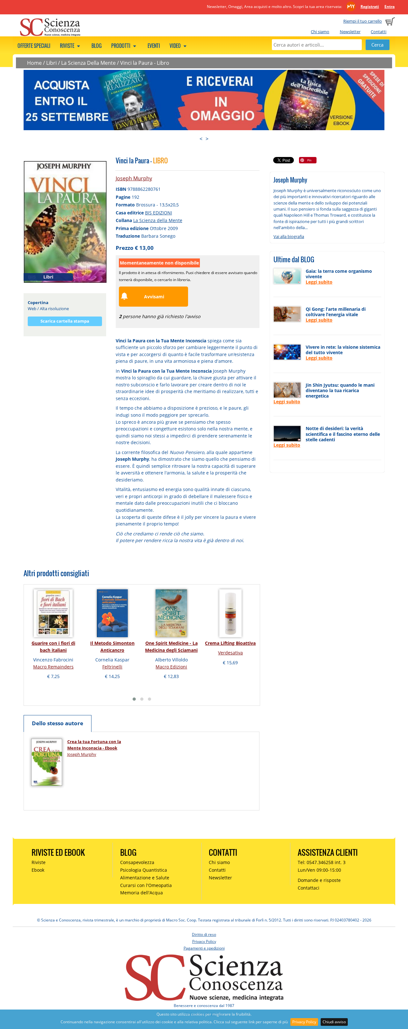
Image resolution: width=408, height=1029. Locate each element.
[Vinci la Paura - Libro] (65, 221)
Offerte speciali (34, 45)
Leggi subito (319, 282)
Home (34, 62)
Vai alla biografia (288, 236)
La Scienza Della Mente (88, 62)
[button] (134, 699)
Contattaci (308, 888)
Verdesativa (230, 653)
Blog (96, 45)
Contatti (378, 31)
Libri (51, 62)
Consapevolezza (137, 862)
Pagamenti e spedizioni (204, 948)
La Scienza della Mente (157, 220)
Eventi (154, 45)
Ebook (38, 870)
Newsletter (350, 31)
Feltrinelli (112, 667)
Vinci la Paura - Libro (144, 62)
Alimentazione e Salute (144, 878)
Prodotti (121, 45)
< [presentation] (201, 138)
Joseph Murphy (134, 178)
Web (32, 308)
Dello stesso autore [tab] (57, 723)
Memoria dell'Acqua (141, 893)
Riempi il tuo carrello (362, 21)
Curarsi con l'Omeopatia (146, 885)
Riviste (67, 45)
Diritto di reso (204, 934)
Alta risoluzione (54, 308)
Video (176, 45)
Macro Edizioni (171, 667)
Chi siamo (320, 31)
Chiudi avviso (334, 1022)
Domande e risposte (319, 880)
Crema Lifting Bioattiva (230, 643)
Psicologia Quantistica (143, 870)
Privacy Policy (304, 1022)
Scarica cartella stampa (64, 321)
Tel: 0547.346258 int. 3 (322, 862)
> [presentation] (207, 138)
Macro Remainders (53, 667)
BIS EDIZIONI (158, 213)
